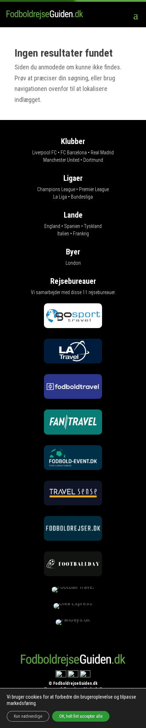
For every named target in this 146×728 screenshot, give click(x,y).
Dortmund (93, 160)
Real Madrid (102, 152)
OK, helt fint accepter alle (80, 716)
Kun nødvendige (28, 716)
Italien (63, 233)
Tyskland (93, 226)
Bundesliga (82, 197)
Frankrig (81, 233)
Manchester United (61, 160)
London (73, 263)
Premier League (94, 189)
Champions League (56, 189)
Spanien (72, 226)
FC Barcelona (74, 152)
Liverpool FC (44, 152)
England (52, 226)
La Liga (60, 197)
